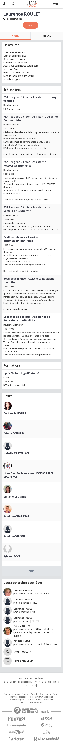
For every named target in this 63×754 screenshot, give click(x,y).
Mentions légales (17, 700)
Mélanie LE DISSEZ (14, 496)
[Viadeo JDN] (46, 732)
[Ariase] (17, 738)
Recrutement (45, 694)
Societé (56, 694)
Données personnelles (20, 697)
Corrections (48, 700)
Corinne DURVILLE (14, 413)
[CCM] (46, 719)
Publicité (34, 694)
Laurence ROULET (23, 590)
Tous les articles (34, 700)
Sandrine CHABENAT (16, 516)
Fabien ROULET (22, 626)
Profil (15, 35)
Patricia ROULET (22, 640)
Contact (25, 694)
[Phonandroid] (46, 739)
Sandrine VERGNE (14, 536)
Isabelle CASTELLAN (16, 453)
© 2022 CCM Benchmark (32, 703)
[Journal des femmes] (17, 719)
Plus (31, 571)
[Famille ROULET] (7, 661)
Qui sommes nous (12, 694)
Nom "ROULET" (22, 651)
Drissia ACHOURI (14, 433)
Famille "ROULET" (23, 660)
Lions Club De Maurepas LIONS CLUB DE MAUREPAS (28, 474)
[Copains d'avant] (17, 732)
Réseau (47, 35)
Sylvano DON (11, 556)
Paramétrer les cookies (42, 697)
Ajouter (32, 25)
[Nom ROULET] (7, 652)
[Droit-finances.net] (46, 725)
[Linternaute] (17, 725)
